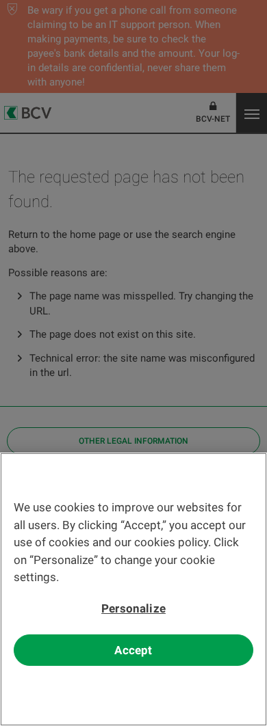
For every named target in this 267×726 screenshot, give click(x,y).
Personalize (133, 608)
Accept (133, 650)
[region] (133, 589)
